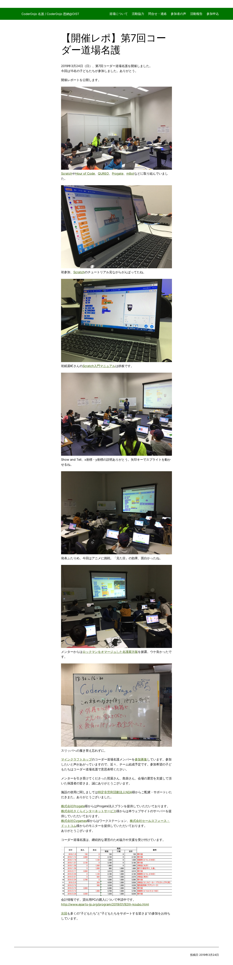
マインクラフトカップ (76, 759)
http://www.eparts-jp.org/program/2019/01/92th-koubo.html (105, 904)
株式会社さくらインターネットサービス (88, 811)
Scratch (66, 173)
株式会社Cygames (74, 821)
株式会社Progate (73, 806)
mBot (130, 173)
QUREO (103, 173)
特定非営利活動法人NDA (115, 792)
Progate (117, 173)
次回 (64, 913)
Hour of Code (85, 173)
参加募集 (141, 759)
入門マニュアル (104, 366)
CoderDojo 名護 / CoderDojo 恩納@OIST (50, 14)
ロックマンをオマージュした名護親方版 (110, 652)
